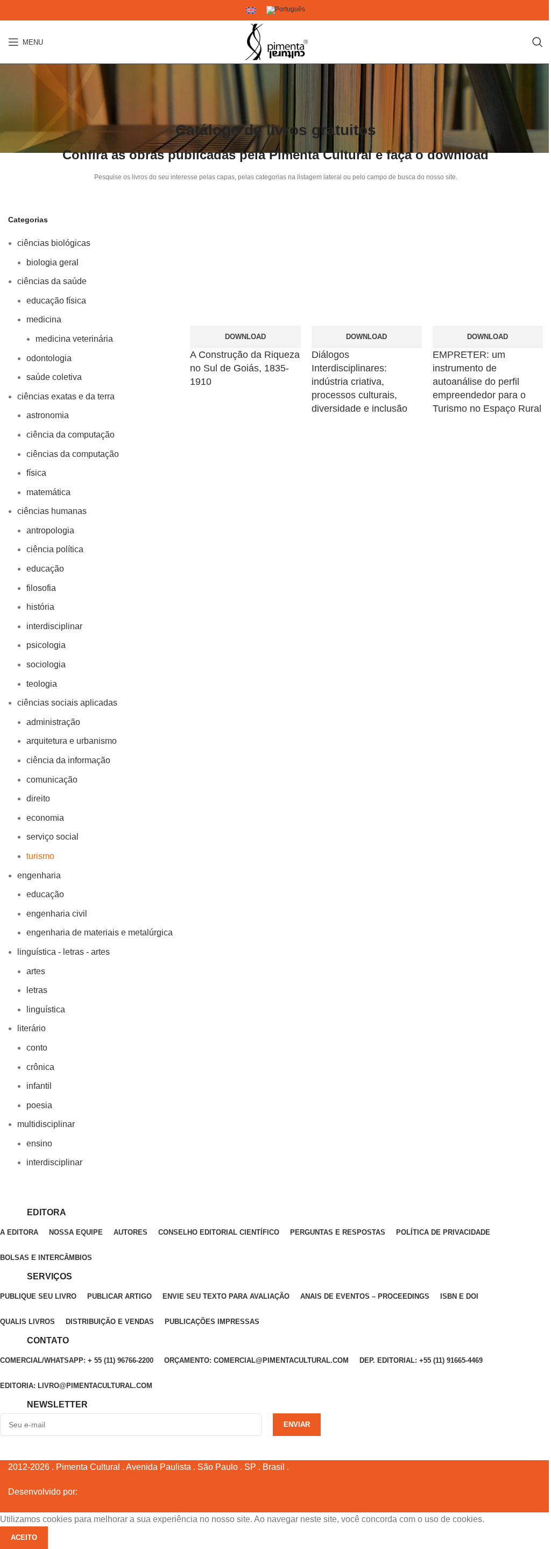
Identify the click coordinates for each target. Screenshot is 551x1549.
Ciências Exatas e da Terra (66, 396)
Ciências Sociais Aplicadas (67, 702)
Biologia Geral (52, 262)
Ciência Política (54, 549)
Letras (36, 990)
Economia (45, 817)
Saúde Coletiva (54, 377)
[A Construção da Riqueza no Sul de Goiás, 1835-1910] (245, 270)
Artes (35, 971)
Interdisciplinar (54, 626)
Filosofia (41, 588)
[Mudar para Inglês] (251, 10)
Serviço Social (52, 836)
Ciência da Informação (68, 760)
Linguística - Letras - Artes (63, 951)
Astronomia (47, 415)
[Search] (537, 42)
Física (36, 472)
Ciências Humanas (52, 511)
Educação (45, 568)
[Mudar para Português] (285, 10)
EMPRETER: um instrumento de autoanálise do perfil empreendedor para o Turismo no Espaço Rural (487, 381)
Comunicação (51, 779)
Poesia (39, 1105)
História (40, 606)
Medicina (43, 319)
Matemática (48, 492)
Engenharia (39, 875)
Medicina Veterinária (74, 338)
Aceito (24, 1537)
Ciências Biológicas (53, 243)
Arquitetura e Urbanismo (71, 740)
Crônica (40, 1067)
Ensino (39, 1143)
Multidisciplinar (46, 1124)
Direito (38, 798)
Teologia (41, 683)
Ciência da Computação (70, 434)
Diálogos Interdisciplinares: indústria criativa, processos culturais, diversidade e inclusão (359, 381)
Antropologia (50, 530)
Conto (36, 1047)
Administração (53, 722)
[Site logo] (275, 42)
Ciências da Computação (72, 454)
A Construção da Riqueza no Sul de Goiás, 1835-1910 (245, 368)
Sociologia (46, 664)
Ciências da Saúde (52, 281)
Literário (31, 1028)
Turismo (40, 856)
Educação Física (56, 300)
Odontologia (49, 358)
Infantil (39, 1085)
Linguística (45, 1009)
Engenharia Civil (56, 913)
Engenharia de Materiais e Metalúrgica (99, 932)
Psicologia (46, 645)
